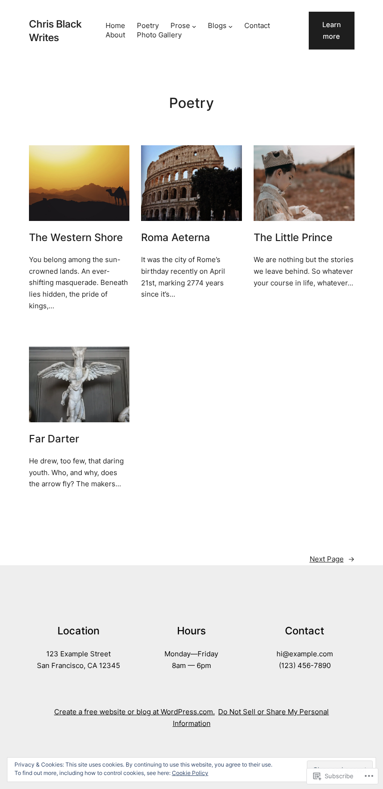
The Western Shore (76, 238)
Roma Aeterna (175, 238)
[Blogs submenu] (230, 26)
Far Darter (54, 439)
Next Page (332, 559)
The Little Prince (293, 238)
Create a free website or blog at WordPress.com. (134, 712)
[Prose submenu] (194, 26)
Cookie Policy (190, 772)
